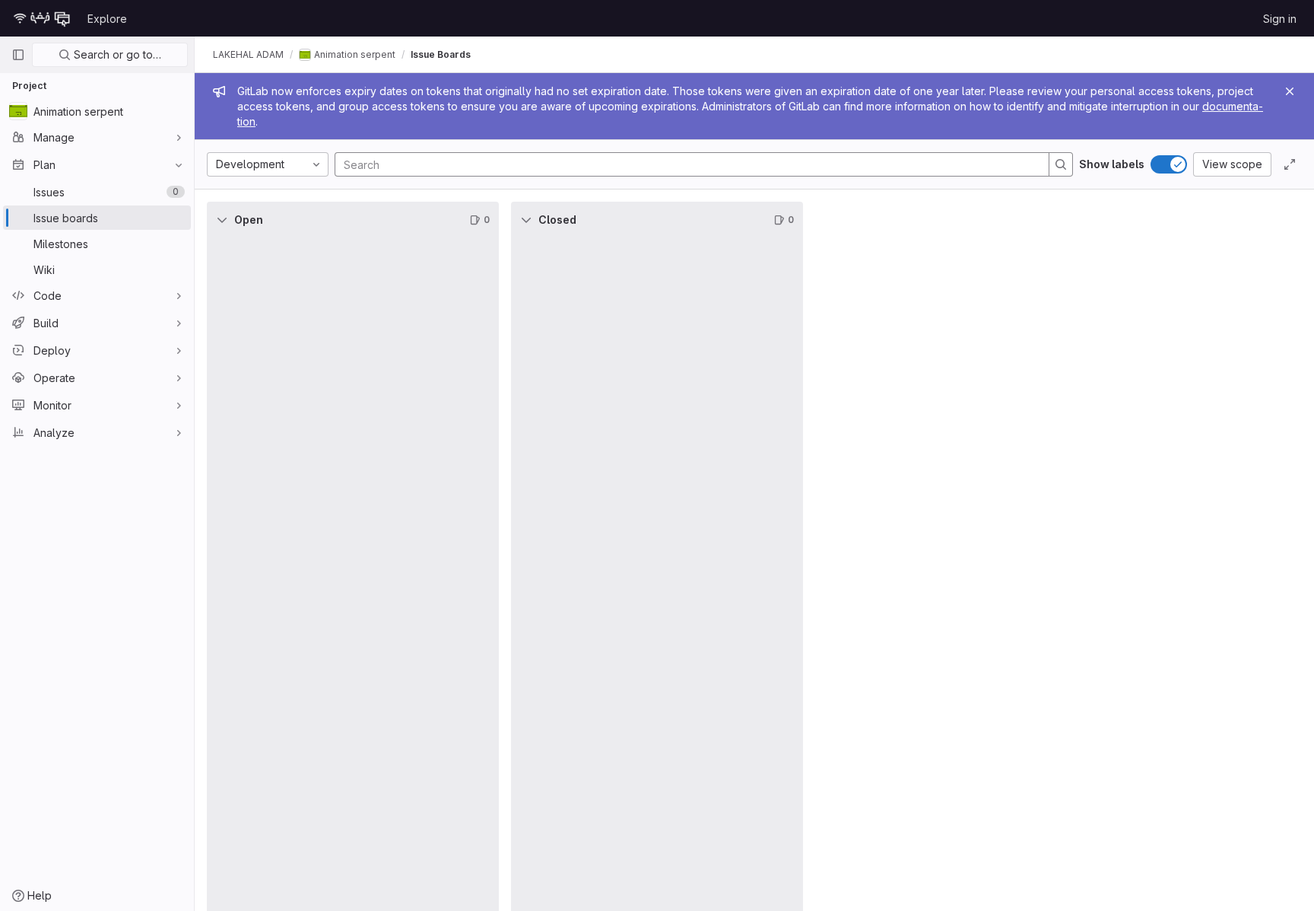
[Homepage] (41, 18)
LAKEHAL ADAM (248, 54)
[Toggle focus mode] (1290, 164)
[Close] (1290, 91)
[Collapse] (222, 220)
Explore (107, 18)
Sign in (1280, 18)
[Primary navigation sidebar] (18, 55)
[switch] (1169, 164)
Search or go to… (116, 54)
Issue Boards (441, 54)
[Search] (1061, 164)
